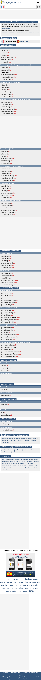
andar (26, 588)
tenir (3, 459)
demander (23, 468)
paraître (12, 461)
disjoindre (23, 450)
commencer (5, 461)
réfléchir (22, 463)
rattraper (13, 440)
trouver (28, 459)
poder (25, 591)
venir (35, 580)
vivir (21, 588)
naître (23, 461)
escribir (10, 588)
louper (4, 440)
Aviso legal (17, 677)
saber (14, 591)
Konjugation (34, 672)
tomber (4, 442)
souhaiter (13, 465)
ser (4, 588)
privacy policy (21, 679)
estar (31, 591)
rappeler (5, 463)
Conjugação (20, 675)
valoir (36, 465)
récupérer (20, 440)
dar (38, 582)
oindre (9, 450)
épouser (24, 438)
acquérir (36, 461)
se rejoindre (6, 28)
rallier (8, 440)
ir (30, 588)
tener (15, 579)
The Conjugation (15, 672)
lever (10, 463)
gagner (29, 438)
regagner (27, 440)
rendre (23, 459)
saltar (9, 582)
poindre (30, 450)
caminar (18, 585)
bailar (9, 580)
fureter (17, 468)
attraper (18, 438)
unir (8, 442)
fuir (28, 463)
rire (7, 459)
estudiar (35, 585)
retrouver (34, 440)
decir (2, 582)
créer (19, 465)
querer (8, 591)
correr (34, 582)
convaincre (5, 465)
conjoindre (12, 452)
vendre (11, 459)
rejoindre (4, 32)
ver (15, 582)
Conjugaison (5, 672)
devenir (17, 459)
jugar (12, 585)
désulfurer (5, 470)
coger (5, 580)
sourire (24, 465)
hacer (28, 582)
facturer (36, 468)
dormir (22, 580)
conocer (24, 41)
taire (31, 463)
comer (26, 585)
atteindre (12, 438)
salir (16, 588)
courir (18, 461)
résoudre (29, 461)
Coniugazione (26, 672)
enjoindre (16, 450)
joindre (35, 438)
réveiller (4, 468)
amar (35, 588)
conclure (30, 465)
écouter (30, 468)
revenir (34, 459)
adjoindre (5, 452)
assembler (5, 438)
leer (19, 591)
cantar (4, 585)
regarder (16, 463)
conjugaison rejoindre (14, 550)
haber (28, 579)
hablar (21, 582)
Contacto (29, 679)
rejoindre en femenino (15, 32)
